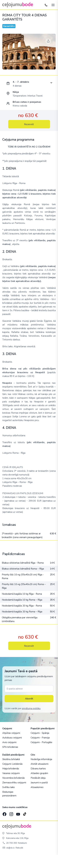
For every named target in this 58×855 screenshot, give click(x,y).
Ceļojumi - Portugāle (41, 742)
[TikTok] (24, 813)
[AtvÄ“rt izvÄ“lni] (52, 5)
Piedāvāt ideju (38, 777)
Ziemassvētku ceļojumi (14, 782)
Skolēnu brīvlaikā (11, 759)
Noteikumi (22, 843)
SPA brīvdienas (10, 747)
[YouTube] (18, 813)
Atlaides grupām (39, 773)
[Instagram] (11, 813)
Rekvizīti (19, 847)
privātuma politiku (31, 708)
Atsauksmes (37, 787)
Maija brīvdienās (10, 768)
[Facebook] (4, 813)
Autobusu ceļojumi (12, 737)
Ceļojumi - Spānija (40, 733)
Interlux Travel (35, 95)
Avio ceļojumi (9, 742)
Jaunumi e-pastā (39, 782)
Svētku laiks (8, 787)
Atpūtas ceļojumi (11, 733)
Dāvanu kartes (38, 768)
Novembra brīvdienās (13, 777)
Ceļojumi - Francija (40, 737)
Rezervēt (29, 124)
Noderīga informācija (41, 759)
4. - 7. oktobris (21, 82)
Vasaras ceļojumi (11, 773)
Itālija (16, 92)
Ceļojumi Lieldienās (12, 763)
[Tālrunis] (46, 5)
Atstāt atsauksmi (39, 763)
